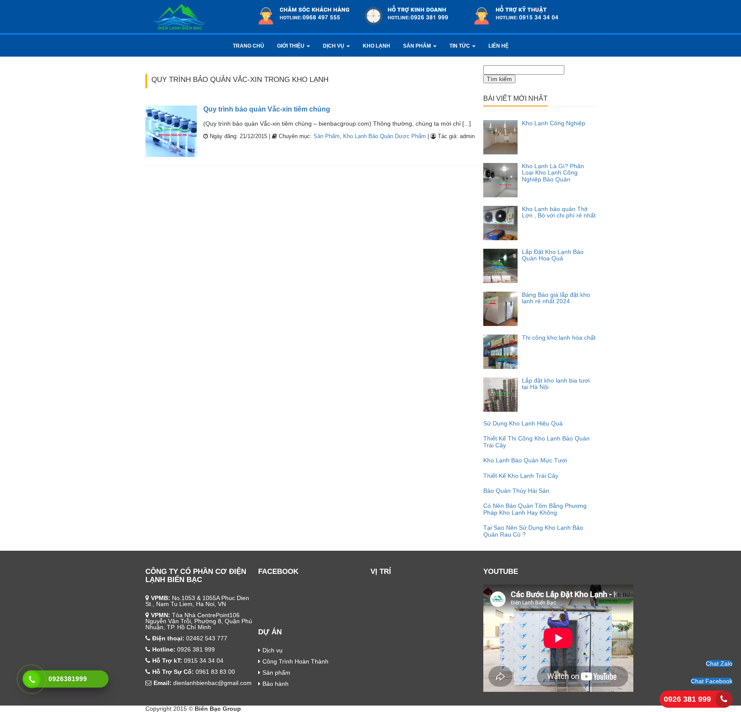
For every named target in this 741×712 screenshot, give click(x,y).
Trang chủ (248, 46)
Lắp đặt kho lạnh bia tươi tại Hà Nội (556, 383)
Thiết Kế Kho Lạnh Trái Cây (520, 475)
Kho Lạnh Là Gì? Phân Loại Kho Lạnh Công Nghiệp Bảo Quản (553, 173)
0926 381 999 (687, 699)
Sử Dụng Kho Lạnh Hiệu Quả (523, 423)
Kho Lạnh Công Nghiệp (553, 123)
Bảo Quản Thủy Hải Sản (516, 490)
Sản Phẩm (417, 46)
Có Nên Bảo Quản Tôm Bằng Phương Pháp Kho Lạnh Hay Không (535, 509)
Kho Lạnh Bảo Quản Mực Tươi (525, 460)
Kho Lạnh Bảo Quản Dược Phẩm (384, 136)
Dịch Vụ (334, 46)
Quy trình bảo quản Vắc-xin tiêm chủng (266, 109)
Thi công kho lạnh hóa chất (559, 337)
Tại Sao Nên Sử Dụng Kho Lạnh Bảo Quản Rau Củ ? (533, 530)
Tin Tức (460, 46)
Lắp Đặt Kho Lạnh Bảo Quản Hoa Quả (553, 255)
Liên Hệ (498, 46)
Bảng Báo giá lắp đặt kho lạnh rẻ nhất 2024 (556, 298)
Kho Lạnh (376, 46)
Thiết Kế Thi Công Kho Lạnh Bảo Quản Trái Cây (536, 441)
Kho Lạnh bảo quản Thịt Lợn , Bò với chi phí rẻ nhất (559, 212)
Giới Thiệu (291, 46)
